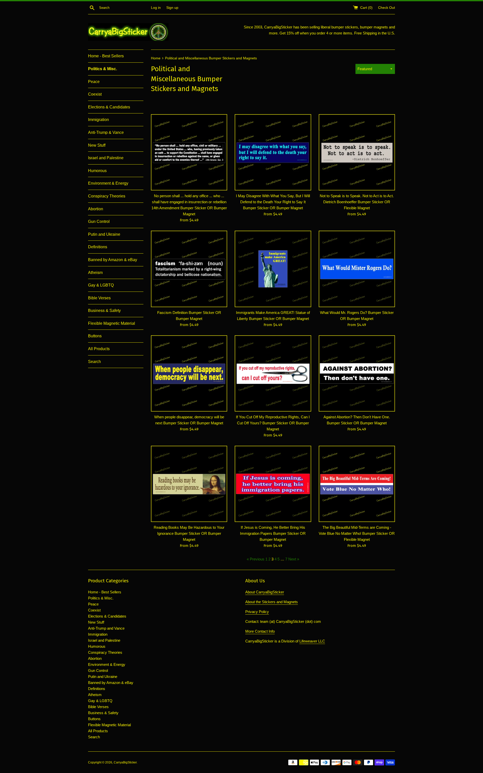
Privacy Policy (257, 611)
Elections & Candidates (109, 107)
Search (94, 361)
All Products (99, 349)
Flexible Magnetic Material (111, 323)
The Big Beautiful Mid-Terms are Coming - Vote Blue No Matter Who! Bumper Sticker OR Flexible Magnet (357, 533)
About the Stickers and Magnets (271, 602)
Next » (293, 559)
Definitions (97, 247)
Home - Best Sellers (106, 56)
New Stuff (96, 145)
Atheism (95, 272)
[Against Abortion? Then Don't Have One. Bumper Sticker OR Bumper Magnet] (357, 373)
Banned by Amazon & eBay (112, 260)
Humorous (97, 171)
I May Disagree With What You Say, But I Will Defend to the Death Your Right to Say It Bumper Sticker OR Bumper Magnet (273, 202)
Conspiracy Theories (106, 196)
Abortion (95, 209)
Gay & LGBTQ (101, 285)
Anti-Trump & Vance (106, 132)
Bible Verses (99, 298)
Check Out (386, 8)
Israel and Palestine (106, 158)
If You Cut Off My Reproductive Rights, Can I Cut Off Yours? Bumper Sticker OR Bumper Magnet (273, 423)
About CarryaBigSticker (264, 592)
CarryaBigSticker (125, 762)
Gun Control (99, 221)
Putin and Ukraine (104, 234)
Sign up (172, 8)
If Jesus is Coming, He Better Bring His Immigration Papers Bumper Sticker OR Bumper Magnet (273, 533)
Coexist (95, 94)
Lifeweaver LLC (312, 641)
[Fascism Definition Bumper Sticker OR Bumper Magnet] (189, 269)
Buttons (95, 336)
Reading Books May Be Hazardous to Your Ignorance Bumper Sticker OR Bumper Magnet (189, 533)
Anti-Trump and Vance (106, 628)
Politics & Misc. (102, 69)
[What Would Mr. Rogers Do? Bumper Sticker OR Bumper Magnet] (357, 269)
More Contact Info (260, 631)
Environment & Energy (108, 183)
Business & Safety (104, 310)
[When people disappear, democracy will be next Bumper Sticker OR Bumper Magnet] (189, 373)
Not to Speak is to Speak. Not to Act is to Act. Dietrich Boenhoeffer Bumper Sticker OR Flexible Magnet (357, 202)
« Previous (255, 559)
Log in (156, 8)
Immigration (98, 119)
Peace (94, 81)
